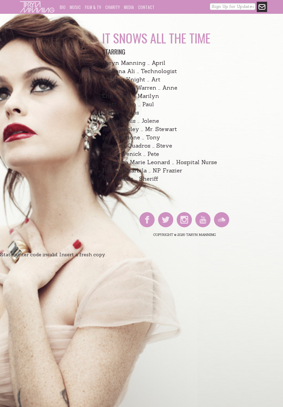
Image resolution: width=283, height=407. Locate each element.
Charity (112, 7)
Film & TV (93, 7)
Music (75, 7)
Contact (146, 7)
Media (129, 7)
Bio (63, 7)
